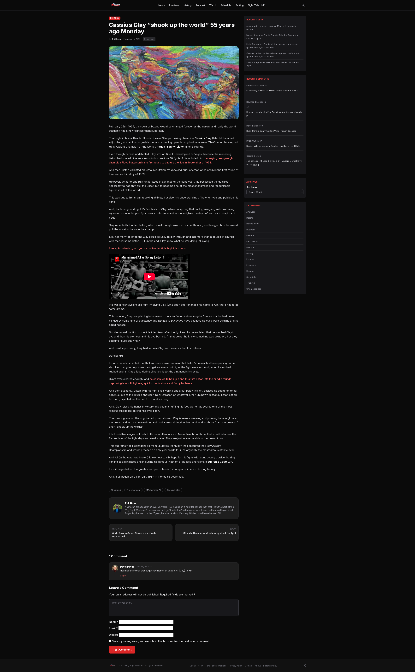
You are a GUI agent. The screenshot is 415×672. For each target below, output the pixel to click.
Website (114, 634)
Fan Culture (252, 241)
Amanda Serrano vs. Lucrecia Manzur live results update (271, 27)
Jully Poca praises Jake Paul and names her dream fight (272, 64)
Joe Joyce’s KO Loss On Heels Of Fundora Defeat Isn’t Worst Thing (274, 163)
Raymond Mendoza (256, 102)
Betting (249, 217)
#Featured (116, 490)
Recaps (250, 271)
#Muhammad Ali (153, 490)
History (114, 18)
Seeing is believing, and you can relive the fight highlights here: (147, 248)
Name (114, 621)
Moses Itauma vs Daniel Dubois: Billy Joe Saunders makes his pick (272, 37)
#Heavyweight (133, 490)
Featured (250, 247)
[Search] (303, 5)
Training (250, 283)
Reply (123, 576)
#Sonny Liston (173, 490)
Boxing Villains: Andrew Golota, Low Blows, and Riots (273, 146)
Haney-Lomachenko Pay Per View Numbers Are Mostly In (274, 114)
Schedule (251, 277)
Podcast (250, 259)
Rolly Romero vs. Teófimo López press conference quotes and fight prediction (272, 46)
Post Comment (122, 649)
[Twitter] (304, 665)
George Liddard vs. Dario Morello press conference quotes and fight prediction (272, 55)
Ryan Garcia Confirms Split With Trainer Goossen (271, 131)
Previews (251, 265)
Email (113, 628)
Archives (251, 187)
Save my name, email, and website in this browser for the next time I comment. (160, 641)
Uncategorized (253, 289)
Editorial (250, 235)
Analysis (250, 211)
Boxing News (253, 223)
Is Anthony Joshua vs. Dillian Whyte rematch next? (272, 90)
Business (250, 229)
